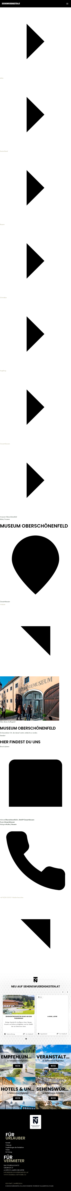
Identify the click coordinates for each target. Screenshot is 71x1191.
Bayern (2, 224)
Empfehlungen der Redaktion (15, 1147)
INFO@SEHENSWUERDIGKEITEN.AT (16, 1172)
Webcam (8, 1145)
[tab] (14, 1012)
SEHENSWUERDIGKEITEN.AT (11, 3)
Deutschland (4, 151)
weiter (17, 1066)
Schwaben (3, 297)
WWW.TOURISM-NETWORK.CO (15, 1175)
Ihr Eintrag (9, 1152)
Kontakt (8, 1143)
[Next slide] (67, 992)
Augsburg (3, 371)
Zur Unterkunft (29, 1034)
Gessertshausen (5, 444)
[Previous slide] (63, 992)
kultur (1, 78)
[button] (66, 3)
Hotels (8, 1150)
